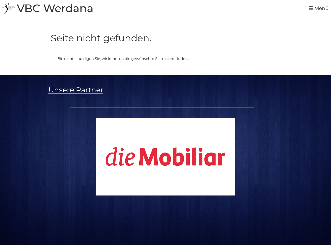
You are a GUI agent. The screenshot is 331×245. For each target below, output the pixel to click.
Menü (321, 8)
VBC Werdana (55, 8)
